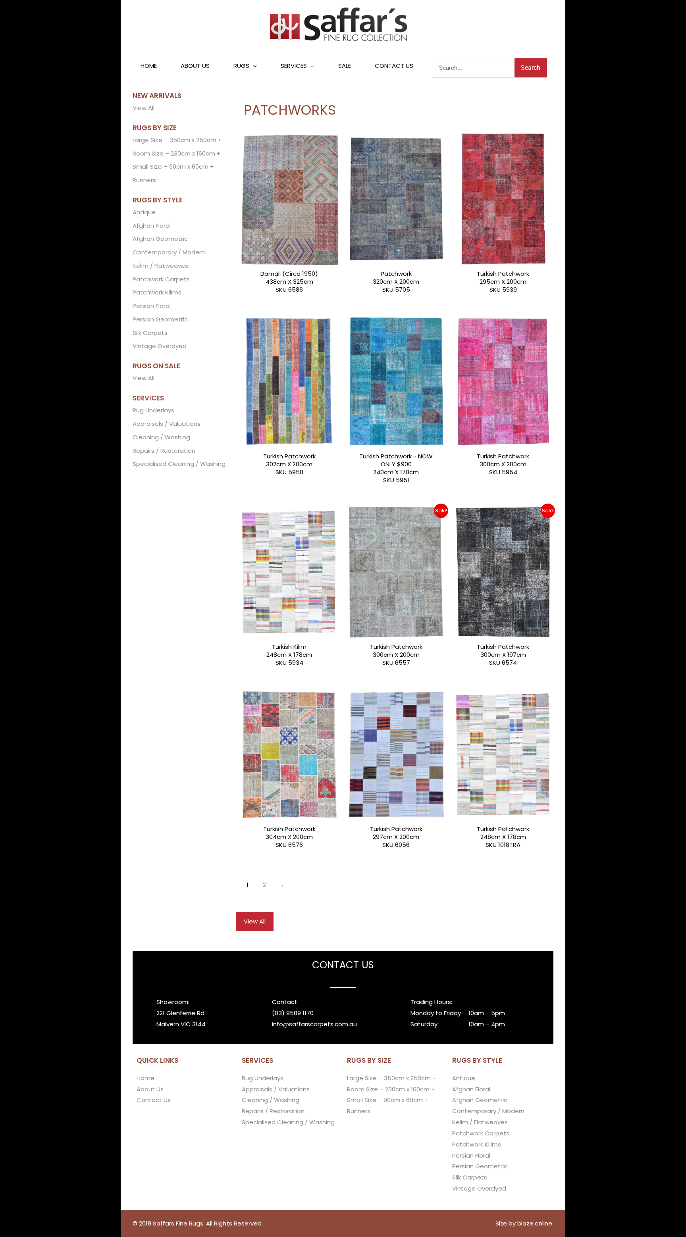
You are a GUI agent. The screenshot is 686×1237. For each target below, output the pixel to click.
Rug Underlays (153, 410)
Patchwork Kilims (157, 292)
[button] (245, 66)
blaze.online (534, 1223)
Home (145, 1078)
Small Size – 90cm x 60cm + (173, 166)
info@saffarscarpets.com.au (314, 1024)
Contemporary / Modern (169, 252)
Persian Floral (152, 306)
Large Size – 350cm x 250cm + (177, 140)
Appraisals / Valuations (166, 423)
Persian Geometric (160, 319)
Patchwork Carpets (161, 279)
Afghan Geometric (160, 239)
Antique (144, 212)
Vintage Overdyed (160, 346)
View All (143, 108)
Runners (144, 180)
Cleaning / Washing (161, 437)
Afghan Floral (152, 225)
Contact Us (154, 1100)
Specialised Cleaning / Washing (179, 464)
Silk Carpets (150, 333)
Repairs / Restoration (164, 450)
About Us (150, 1089)
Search (530, 67)
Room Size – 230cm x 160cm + (177, 153)
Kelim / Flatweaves (160, 266)
